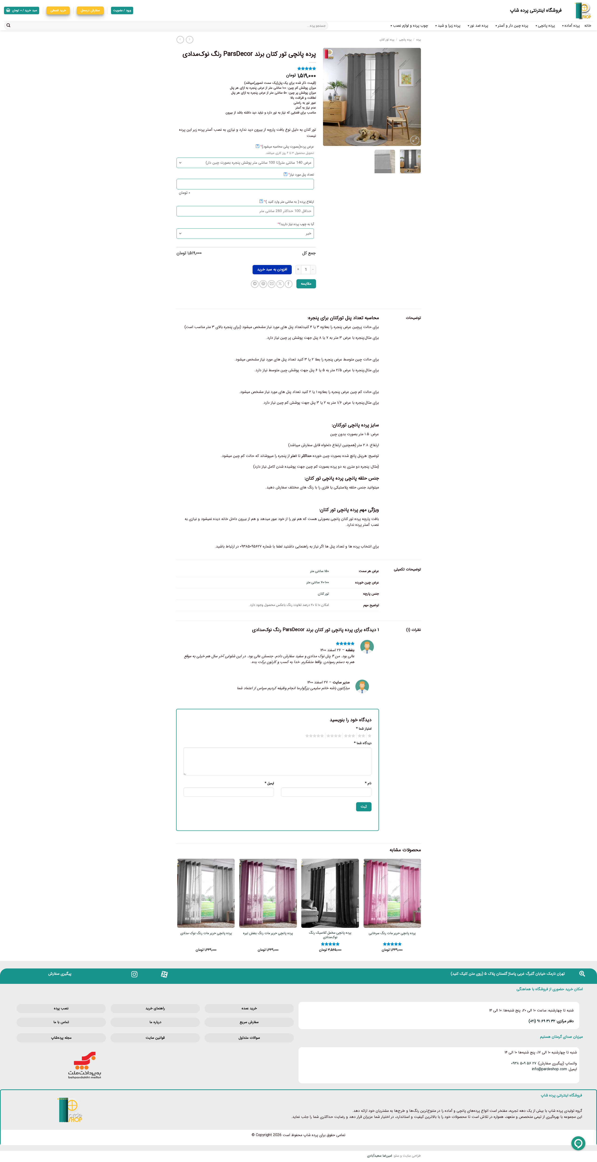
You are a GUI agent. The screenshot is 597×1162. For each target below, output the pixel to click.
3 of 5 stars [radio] (350, 736)
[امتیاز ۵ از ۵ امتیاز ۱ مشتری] (246, 68)
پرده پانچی (546, 25)
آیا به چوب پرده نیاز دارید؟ (288, 224)
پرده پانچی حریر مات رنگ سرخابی (392, 933)
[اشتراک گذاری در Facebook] (288, 284)
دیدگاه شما (362, 743)
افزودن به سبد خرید (272, 269)
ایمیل (269, 783)
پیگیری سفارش (59, 974)
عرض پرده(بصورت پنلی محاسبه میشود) (279, 146)
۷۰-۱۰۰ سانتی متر (317, 582)
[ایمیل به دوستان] (271, 284)
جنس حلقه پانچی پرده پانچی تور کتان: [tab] (342, 478)
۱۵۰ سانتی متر (319, 571)
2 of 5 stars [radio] (362, 736)
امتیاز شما (363, 728)
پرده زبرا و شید (449, 25)
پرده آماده (572, 25)
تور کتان (323, 594)
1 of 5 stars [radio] (370, 736)
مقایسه (306, 283)
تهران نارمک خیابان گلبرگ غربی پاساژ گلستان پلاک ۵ (524, 974)
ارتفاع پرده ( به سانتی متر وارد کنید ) (281, 201)
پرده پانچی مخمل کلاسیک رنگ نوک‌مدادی (330, 935)
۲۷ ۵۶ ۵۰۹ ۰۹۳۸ (523, 1063)
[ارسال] (8, 26)
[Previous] (413, 97)
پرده (418, 39)
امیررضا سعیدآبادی (379, 1155)
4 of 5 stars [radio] (334, 736)
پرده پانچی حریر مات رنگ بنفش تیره (268, 933)
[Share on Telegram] (255, 284)
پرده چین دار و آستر (513, 25)
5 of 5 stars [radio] (315, 736)
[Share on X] (280, 284)
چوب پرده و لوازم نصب (410, 25)
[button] (21, 10)
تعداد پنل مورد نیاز (293, 174)
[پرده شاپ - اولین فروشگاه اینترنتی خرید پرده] (581, 10)
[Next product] (189, 39)
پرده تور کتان (387, 39)
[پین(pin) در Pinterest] (263, 284)
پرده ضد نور (479, 25)
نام (368, 783)
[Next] (327, 97)
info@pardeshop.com (549, 1069)
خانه (587, 25)
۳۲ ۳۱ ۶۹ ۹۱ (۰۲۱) (542, 1021)
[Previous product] (180, 39)
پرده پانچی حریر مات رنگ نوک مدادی (206, 933)
